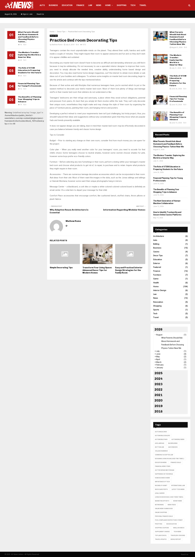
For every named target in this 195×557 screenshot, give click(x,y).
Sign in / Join (27, 14)
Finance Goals (176, 462)
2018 (158, 411)
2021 (158, 395)
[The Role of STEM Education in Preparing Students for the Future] (160, 79)
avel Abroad (159, 443)
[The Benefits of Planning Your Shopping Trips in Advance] (160, 116)
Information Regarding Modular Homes (124, 209)
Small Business (178, 528)
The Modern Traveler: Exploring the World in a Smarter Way (29, 54)
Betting (156, 244)
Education (67, 5)
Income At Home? (161, 485)
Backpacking (172, 443)
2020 (158, 400)
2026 (158, 329)
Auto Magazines (161, 431)
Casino (156, 252)
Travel (142, 5)
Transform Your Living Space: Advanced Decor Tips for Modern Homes (97, 270)
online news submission (164, 508)
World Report (176, 539)
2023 (158, 384)
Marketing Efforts (162, 501)
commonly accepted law (164, 455)
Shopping (121, 5)
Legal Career (159, 493)
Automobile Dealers (162, 435)
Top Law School (161, 535)
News (98, 5)
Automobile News (178, 439)
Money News (177, 501)
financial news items (162, 466)
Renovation (158, 302)
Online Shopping (161, 512)
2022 (158, 389)
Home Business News (162, 478)
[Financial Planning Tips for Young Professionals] (160, 100)
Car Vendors (173, 447)
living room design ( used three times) (169, 497)
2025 (158, 373)
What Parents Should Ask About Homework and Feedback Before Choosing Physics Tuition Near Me (178, 38)
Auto (42, 5)
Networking (159, 504)
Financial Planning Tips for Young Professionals (29, 84)
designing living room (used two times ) (169, 458)
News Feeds (172, 504)
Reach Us (40, 14)
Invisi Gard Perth (161, 489)
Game (155, 279)
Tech (132, 5)
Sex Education (171, 524)
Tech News (177, 531)
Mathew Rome (57, 45)
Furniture (157, 275)
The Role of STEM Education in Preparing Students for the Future (29, 70)
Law (90, 5)
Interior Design (159, 290)
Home (108, 5)
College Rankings (161, 451)
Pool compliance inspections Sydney (169, 520)
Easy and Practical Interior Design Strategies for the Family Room (128, 270)
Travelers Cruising (178, 535)
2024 (158, 379)
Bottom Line (159, 447)
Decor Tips (53, 35)
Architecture (158, 236)
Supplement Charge (162, 531)
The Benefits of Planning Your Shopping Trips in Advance (29, 99)
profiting (158, 524)
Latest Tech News (178, 489)
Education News (161, 462)
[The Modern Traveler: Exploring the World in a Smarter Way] (160, 59)
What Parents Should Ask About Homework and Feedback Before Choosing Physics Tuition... (28, 37)
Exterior (156, 263)
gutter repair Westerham (164, 470)
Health (156, 283)
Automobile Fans (161, 439)
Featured (157, 267)
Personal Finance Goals (164, 516)
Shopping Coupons (162, 528)
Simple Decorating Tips (61, 267)
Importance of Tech (162, 481)
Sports (156, 310)
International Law (178, 485)
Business (53, 5)
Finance (80, 5)
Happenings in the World (164, 474)
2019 (158, 406)
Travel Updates (161, 539)
